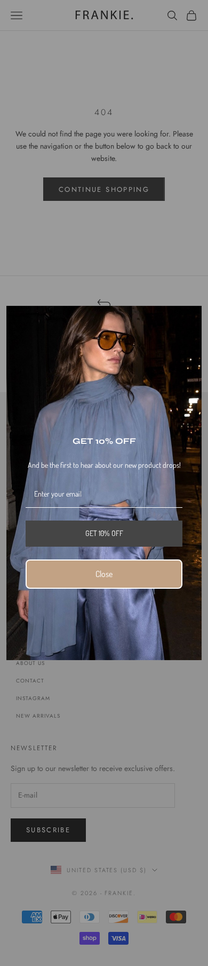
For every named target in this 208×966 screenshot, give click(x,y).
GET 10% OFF (104, 533)
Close (104, 574)
